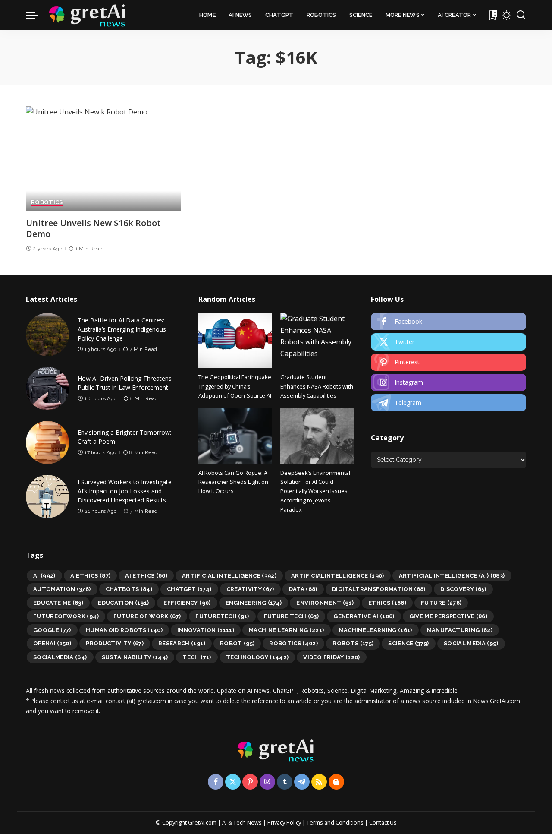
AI (44, 575)
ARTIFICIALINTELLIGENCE (337, 575)
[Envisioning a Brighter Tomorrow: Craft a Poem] (47, 442)
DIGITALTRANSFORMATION (379, 589)
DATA (303, 589)
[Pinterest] (448, 362)
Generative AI (364, 616)
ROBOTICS (47, 202)
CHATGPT (189, 589)
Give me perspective (448, 616)
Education (123, 603)
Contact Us (383, 822)
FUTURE (441, 603)
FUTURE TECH (291, 616)
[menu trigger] (36, 15)
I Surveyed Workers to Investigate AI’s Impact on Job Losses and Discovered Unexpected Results (125, 491)
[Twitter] (448, 342)
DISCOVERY (463, 589)
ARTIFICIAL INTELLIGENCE (229, 575)
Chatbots (129, 589)
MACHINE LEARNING (286, 630)
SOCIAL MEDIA (471, 643)
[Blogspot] (336, 782)
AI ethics (146, 575)
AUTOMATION (62, 589)
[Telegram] (448, 402)
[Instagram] (448, 382)
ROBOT (237, 643)
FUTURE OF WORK (147, 616)
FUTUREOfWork (66, 616)
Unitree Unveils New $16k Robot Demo (93, 228)
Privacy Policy (284, 822)
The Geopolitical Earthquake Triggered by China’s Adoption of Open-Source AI (234, 386)
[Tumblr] (284, 782)
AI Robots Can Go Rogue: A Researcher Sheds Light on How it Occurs (233, 482)
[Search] (521, 15)
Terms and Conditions (335, 822)
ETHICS (387, 603)
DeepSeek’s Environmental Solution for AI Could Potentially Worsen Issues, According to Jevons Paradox (315, 491)
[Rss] (319, 782)
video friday (331, 657)
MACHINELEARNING (375, 630)
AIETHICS (90, 575)
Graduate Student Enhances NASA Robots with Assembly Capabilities (316, 386)
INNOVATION (205, 630)
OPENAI (52, 643)
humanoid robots (124, 630)
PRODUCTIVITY (115, 643)
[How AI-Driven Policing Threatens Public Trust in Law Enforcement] (47, 388)
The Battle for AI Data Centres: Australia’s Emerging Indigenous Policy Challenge (122, 329)
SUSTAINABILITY (135, 657)
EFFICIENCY (186, 603)
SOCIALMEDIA (60, 657)
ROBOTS (352, 643)
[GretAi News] (88, 15)
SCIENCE (408, 643)
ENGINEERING (254, 603)
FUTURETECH (222, 616)
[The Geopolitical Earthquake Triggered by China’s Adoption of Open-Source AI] (235, 340)
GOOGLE (52, 630)
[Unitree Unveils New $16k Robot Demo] (103, 158)
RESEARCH (181, 643)
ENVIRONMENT (325, 603)
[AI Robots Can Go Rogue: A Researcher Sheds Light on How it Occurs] (235, 435)
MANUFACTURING (459, 630)
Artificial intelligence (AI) (452, 575)
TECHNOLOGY (257, 657)
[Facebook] (448, 321)
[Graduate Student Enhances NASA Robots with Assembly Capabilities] (317, 340)
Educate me (58, 603)
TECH (196, 657)
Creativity (250, 589)
